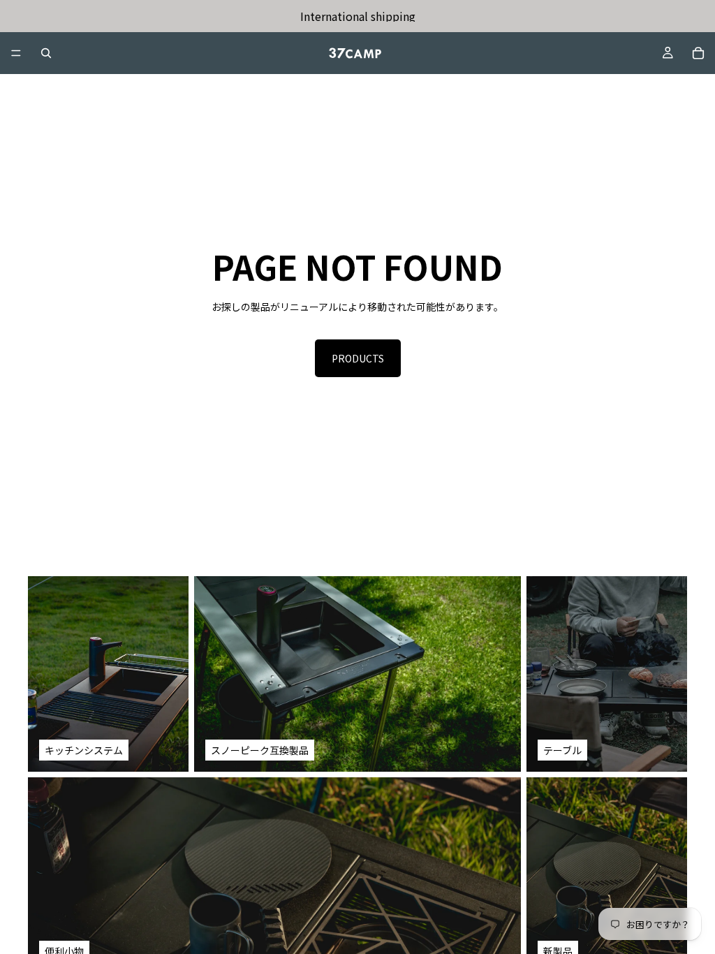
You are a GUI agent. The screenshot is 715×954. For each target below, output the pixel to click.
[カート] (698, 53)
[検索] (46, 53)
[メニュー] (16, 53)
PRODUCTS (358, 358)
